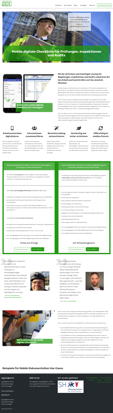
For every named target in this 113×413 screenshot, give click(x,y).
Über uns (92, 5)
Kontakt (99, 380)
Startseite (58, 5)
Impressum (107, 380)
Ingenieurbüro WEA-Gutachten (13, 297)
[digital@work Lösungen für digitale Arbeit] (7, 3)
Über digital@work (92, 378)
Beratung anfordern (104, 5)
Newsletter (91, 380)
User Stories (68, 5)
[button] (77, 5)
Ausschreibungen (105, 378)
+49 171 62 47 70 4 (6, 409)
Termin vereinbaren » (7, 391)
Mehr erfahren (37, 249)
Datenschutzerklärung (104, 382)
